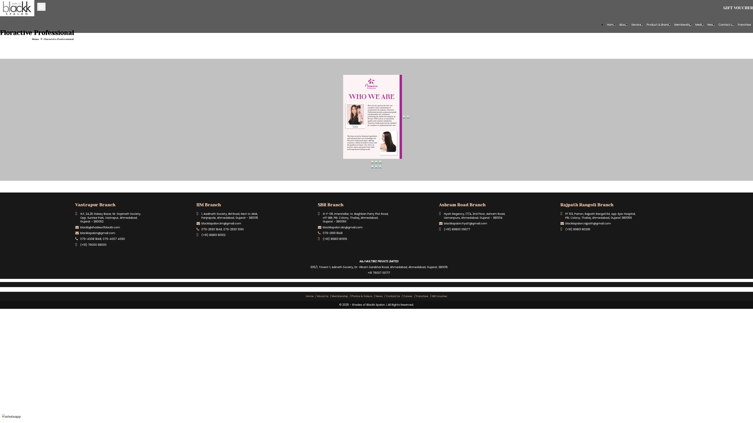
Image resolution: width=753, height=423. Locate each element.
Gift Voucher (439, 296)
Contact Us (393, 296)
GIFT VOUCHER (738, 8)
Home (611, 25)
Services (637, 25)
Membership (682, 25)
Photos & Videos (361, 296)
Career (408, 296)
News (711, 25)
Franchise (744, 25)
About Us (322, 296)
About (623, 25)
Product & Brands (658, 25)
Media (699, 25)
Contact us (726, 25)
